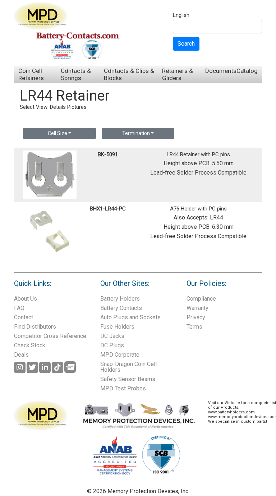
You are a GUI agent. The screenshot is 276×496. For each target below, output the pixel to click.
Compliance (201, 298)
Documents (220, 70)
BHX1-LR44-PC (108, 208)
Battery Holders (120, 298)
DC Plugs (112, 345)
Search (186, 43)
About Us (25, 298)
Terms (194, 326)
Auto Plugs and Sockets (130, 317)
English (181, 15)
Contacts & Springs (76, 74)
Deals (21, 354)
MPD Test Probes (123, 388)
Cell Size (57, 133)
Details (58, 107)
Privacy (196, 317)
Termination (136, 133)
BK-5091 (108, 154)
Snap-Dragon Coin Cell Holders (128, 367)
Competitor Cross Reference (50, 336)
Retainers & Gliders (177, 74)
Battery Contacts (121, 308)
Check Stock (29, 345)
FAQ (19, 308)
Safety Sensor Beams (127, 379)
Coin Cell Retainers (31, 74)
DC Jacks (112, 336)
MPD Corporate (119, 354)
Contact (23, 317)
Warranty (197, 308)
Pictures (77, 107)
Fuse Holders (117, 326)
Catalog (247, 70)
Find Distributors (35, 326)
